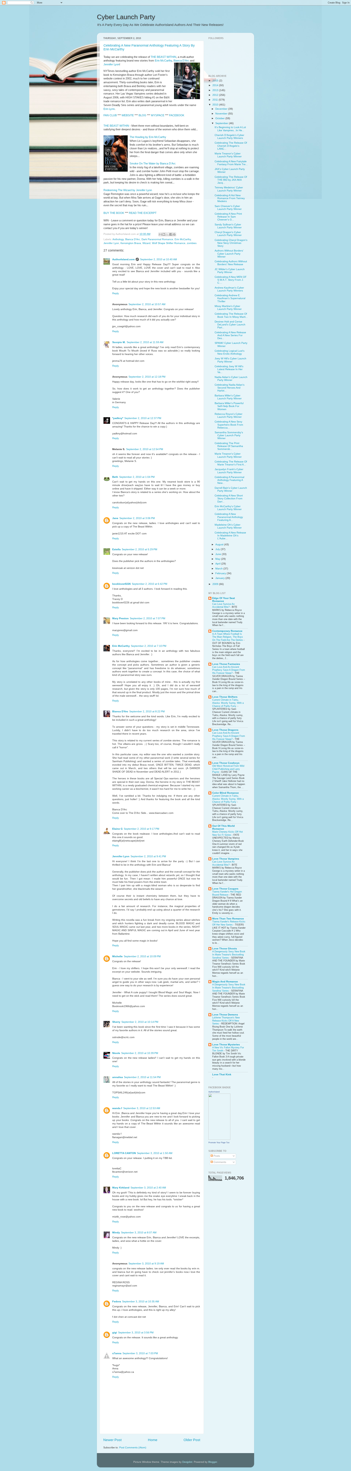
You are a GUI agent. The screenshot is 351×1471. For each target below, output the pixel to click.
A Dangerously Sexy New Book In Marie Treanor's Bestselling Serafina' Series (228, 954)
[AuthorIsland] (219, 1139)
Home (152, 1440)
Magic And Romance (225, 981)
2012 (215, 95)
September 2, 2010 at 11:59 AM (145, 342)
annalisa (117, 1077)
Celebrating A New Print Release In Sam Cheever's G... (228, 216)
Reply (115, 293)
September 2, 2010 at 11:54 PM (142, 1077)
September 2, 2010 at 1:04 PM (137, 477)
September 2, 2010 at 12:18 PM (147, 376)
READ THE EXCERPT (142, 213)
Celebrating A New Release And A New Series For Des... (230, 335)
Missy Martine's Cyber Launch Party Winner (228, 307)
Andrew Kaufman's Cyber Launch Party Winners (229, 289)
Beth (115, 477)
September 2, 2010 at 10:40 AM (158, 259)
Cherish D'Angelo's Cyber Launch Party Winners (229, 136)
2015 (215, 80)
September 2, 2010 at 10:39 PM (139, 1053)
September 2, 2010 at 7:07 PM (147, 618)
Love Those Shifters (224, 697)
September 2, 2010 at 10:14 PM (139, 1022)
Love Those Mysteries (226, 1044)
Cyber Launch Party (126, 17)
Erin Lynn (109, 108)
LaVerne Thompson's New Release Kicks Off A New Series (226, 1020)
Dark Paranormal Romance (157, 239)
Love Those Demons (225, 1014)
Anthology (118, 239)
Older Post (192, 1440)
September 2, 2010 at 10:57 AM (147, 304)
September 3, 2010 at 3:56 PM (136, 1332)
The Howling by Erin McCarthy (148, 137)
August (219, 544)
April (218, 563)
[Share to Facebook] (171, 234)
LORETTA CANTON (124, 1153)
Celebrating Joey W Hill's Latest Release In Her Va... (229, 369)
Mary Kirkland (120, 1187)
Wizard (146, 243)
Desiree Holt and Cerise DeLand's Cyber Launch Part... (230, 324)
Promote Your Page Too (218, 1142)
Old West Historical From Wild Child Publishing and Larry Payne (228, 769)
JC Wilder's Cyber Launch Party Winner (230, 271)
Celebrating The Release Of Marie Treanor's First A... (231, 463)
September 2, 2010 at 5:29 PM (139, 549)
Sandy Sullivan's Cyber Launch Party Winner (228, 226)
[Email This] (160, 234)
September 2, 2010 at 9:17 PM (141, 828)
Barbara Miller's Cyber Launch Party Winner (228, 397)
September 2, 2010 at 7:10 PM (148, 646)
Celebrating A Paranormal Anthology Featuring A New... (229, 480)
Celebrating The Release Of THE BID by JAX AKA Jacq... (231, 180)
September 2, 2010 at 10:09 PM (142, 956)
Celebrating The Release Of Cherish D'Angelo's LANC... (231, 145)
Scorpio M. (119, 342)
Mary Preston (120, 618)
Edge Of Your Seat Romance (223, 599)
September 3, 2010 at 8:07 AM (138, 1232)
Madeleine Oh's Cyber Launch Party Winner (228, 526)
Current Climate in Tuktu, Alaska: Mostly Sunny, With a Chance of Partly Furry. (228, 702)
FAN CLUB (110, 115)
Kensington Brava (130, 243)
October (220, 118)
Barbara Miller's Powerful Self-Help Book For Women (229, 406)
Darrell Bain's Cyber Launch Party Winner (231, 489)
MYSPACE (157, 115)
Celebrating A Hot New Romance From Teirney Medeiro (230, 198)
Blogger (212, 1462)
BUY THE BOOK (113, 213)
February (221, 573)
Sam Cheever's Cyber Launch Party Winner (228, 207)
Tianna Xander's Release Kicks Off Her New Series (228, 923)
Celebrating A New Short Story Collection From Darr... (229, 498)
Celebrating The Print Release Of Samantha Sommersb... (229, 446)
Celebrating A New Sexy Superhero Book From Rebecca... (229, 424)
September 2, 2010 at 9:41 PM (148, 856)
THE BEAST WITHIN (163, 56)
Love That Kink (221, 1074)
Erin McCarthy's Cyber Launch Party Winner (228, 508)
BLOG (143, 115)
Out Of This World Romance (223, 827)
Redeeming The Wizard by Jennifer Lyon (127, 190)
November (221, 113)
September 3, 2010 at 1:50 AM (154, 1153)
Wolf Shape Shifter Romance (168, 243)
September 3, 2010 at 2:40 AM (148, 1187)
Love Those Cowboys (225, 763)
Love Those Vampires (225, 858)
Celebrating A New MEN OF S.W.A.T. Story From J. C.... (231, 280)
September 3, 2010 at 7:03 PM (140, 1353)
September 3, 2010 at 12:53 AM (141, 1108)
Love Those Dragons (225, 730)
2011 (215, 99)
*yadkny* (117, 418)
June (218, 554)
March (219, 568)
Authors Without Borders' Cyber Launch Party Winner (229, 253)
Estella (116, 549)
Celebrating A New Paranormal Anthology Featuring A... (229, 517)
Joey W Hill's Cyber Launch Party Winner (230, 360)
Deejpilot (187, 1462)
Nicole (116, 1053)
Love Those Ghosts (224, 948)
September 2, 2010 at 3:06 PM (137, 518)
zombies (192, 243)
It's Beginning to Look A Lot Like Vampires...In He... (230, 129)
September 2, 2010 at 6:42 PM (149, 584)
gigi (114, 1332)
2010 (215, 104)
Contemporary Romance (227, 631)
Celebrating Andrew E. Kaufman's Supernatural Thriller (230, 298)
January (220, 578)
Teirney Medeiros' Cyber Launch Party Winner (229, 189)
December (221, 108)
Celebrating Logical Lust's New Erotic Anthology (229, 352)
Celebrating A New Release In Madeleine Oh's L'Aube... (230, 535)
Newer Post (112, 1440)
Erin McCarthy (163, 60)
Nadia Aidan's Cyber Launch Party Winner (231, 378)
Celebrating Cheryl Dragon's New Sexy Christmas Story (231, 243)
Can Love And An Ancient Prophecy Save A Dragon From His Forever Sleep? (228, 670)
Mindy (116, 1232)
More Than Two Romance (228, 918)
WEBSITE (128, 115)
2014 (215, 85)
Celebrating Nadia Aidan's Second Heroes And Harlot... (229, 387)
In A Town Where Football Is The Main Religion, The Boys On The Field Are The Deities (228, 637)
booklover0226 (121, 584)
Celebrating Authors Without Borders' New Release (231, 263)
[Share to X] (167, 234)
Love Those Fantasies (226, 664)
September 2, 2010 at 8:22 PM (147, 711)
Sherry (116, 1022)
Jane (115, 518)
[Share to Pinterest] (174, 234)
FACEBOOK (176, 115)
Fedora (116, 1301)
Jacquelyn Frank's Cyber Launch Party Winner (229, 471)
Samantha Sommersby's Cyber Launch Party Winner (229, 435)
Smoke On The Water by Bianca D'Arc (153, 163)
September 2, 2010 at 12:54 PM (144, 449)
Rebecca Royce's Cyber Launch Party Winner (228, 415)
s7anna (116, 1353)
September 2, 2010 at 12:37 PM (142, 418)
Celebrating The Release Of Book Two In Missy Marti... (231, 315)
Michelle (117, 956)
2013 (215, 90)
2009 (215, 584)
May (218, 559)
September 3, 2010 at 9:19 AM (146, 1263)
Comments (219, 1162)
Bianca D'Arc (181, 60)
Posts (216, 1156)
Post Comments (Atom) (132, 1447)
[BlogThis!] (164, 234)
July (218, 549)
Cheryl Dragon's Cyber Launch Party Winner (228, 234)
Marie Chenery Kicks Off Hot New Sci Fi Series (227, 833)
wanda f (117, 1108)
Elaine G (117, 828)
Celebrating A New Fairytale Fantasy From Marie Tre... (231, 163)
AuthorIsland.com (123, 259)
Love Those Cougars (225, 888)
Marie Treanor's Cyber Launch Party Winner (228, 155)
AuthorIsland (214, 1092)
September (222, 123)
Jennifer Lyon (111, 64)
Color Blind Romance (225, 793)
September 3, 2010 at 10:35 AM (140, 1301)
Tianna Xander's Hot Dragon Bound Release (227, 893)
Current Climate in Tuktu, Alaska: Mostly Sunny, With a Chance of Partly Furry (228, 798)
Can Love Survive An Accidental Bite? (223, 605)
